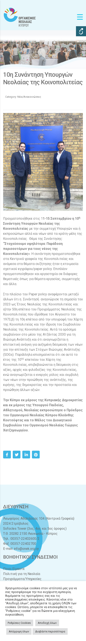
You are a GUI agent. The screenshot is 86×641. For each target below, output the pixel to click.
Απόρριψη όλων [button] (19, 631)
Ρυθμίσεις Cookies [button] (19, 622)
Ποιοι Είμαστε (14, 569)
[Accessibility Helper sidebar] (81, 31)
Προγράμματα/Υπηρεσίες (22, 579)
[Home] (20, 17)
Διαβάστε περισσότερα (50, 631)
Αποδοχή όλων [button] (47, 622)
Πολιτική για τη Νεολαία (21, 574)
